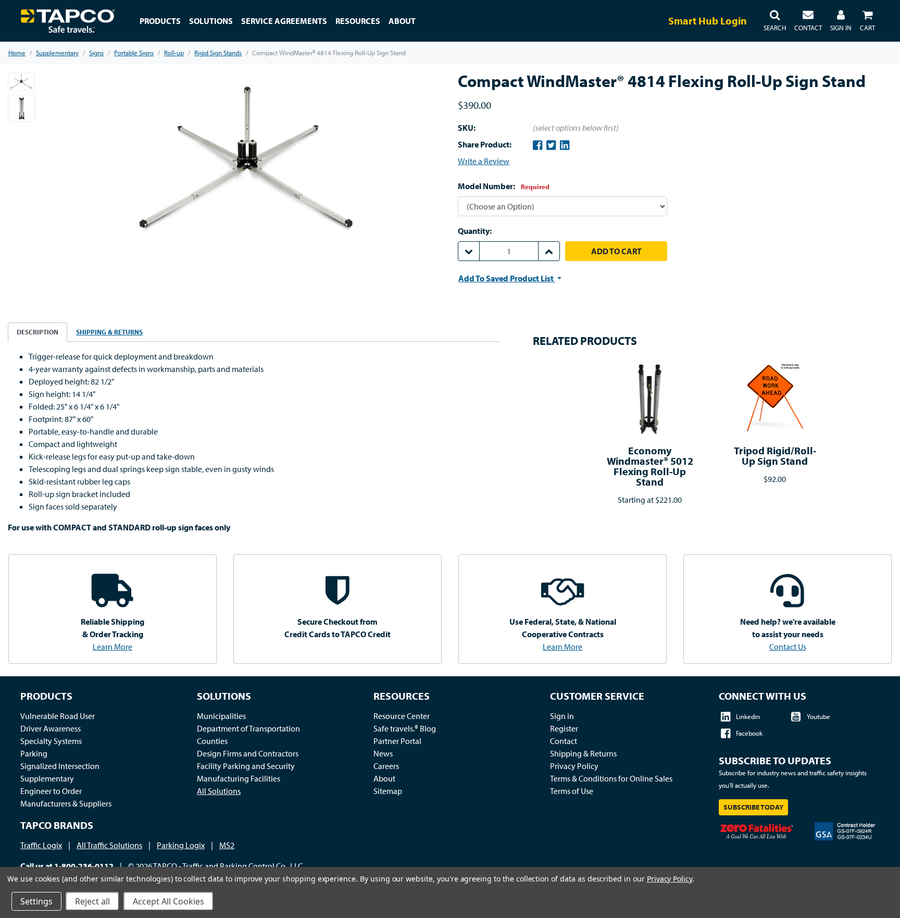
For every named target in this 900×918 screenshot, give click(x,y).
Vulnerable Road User (57, 716)
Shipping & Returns (583, 753)
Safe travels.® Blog (404, 728)
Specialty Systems (51, 741)
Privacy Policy (574, 766)
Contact (563, 741)
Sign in (562, 716)
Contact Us (787, 646)
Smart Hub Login (707, 20)
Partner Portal (397, 741)
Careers (386, 766)
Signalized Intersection (59, 766)
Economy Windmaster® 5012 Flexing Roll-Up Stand (650, 466)
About (384, 778)
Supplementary (47, 778)
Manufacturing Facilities (238, 778)
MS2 (226, 845)
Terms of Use (571, 791)
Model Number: (503, 186)
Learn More (112, 646)
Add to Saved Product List (506, 278)
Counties (212, 741)
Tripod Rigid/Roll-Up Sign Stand (775, 455)
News (383, 753)
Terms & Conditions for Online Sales (611, 778)
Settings (36, 901)
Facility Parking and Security (246, 766)
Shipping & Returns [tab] (109, 332)
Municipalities (221, 716)
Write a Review (483, 161)
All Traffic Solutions (109, 845)
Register (564, 728)
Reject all (92, 901)
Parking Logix (181, 845)
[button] (774, 21)
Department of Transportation (248, 728)
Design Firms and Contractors (247, 753)
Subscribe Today (753, 807)
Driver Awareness (50, 728)
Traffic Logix (41, 845)
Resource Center (401, 716)
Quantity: (475, 231)
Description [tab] (37, 332)
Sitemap (387, 791)
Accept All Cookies (168, 901)
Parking (33, 753)
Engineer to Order (51, 791)
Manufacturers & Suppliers (65, 803)
